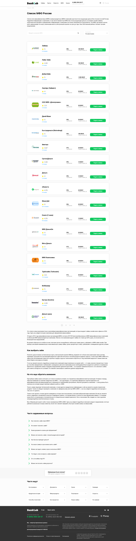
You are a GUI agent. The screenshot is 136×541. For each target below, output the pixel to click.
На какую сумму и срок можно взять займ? (44, 444)
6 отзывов (44, 51)
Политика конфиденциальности (35, 536)
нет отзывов (45, 206)
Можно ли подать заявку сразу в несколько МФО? (46, 449)
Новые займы (75, 500)
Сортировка (88, 32)
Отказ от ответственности (53, 536)
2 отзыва (44, 79)
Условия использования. (100, 528)
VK (105, 510)
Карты (49, 3)
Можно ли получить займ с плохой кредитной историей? (48, 435)
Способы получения (34, 500)
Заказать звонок (70, 517)
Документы (53, 487)
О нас (42, 510)
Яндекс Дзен (108, 510)
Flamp (104, 516)
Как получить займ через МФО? (40, 421)
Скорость (95, 493)
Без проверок (33, 487)
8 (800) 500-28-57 (35, 517)
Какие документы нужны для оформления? (44, 430)
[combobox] (96, 33)
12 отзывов (45, 277)
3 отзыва (44, 65)
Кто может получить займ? (39, 425)
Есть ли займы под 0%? (38, 458)
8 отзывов (44, 220)
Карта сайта (51, 510)
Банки (68, 3)
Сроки (73, 487)
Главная (29, 8)
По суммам (95, 500)
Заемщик (95, 487)
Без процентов (54, 500)
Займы (43, 3)
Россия (107, 3)
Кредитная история (34, 493)
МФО (62, 3)
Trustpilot (93, 516)
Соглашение (65, 536)
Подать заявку (98, 50)
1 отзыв (44, 93)
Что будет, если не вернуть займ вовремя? (43, 454)
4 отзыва (44, 192)
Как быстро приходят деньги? (40, 440)
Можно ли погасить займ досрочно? (42, 463)
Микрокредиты (54, 493)
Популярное (74, 493)
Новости (55, 3)
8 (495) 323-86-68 (54, 517)
